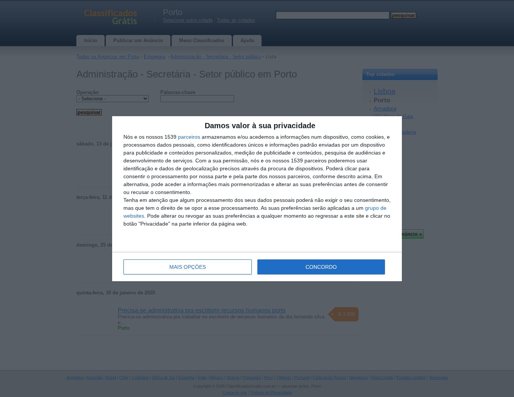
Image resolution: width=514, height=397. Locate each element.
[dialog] (257, 198)
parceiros (189, 136)
